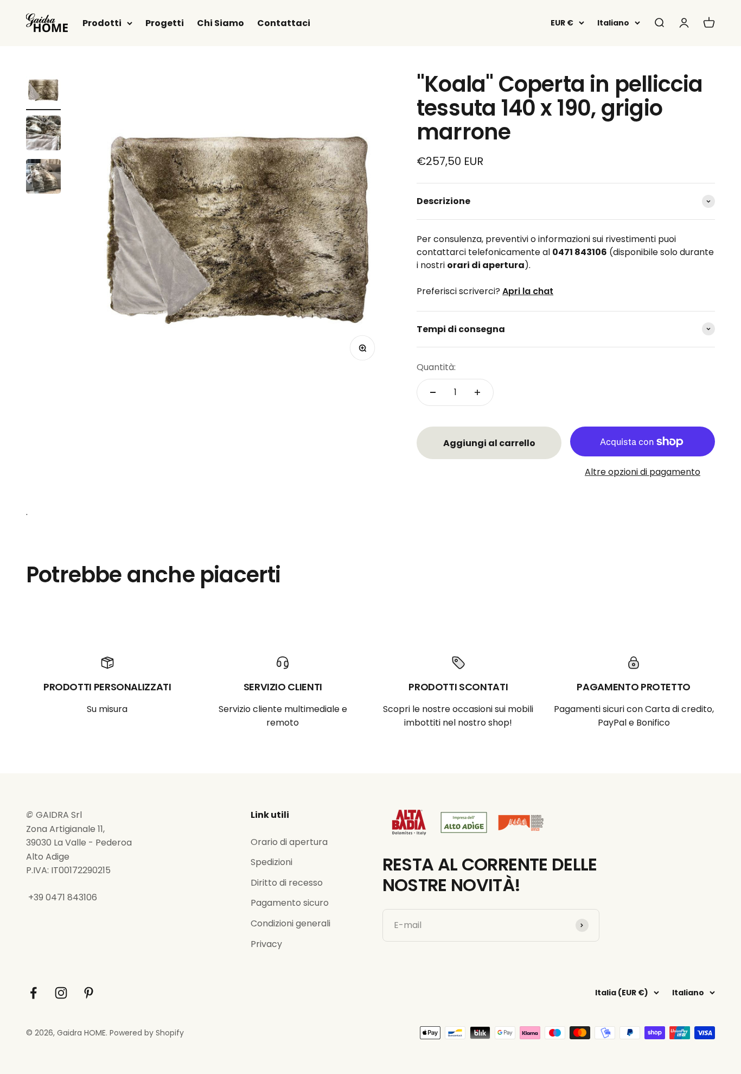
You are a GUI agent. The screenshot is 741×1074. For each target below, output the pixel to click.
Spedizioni (271, 862)
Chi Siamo (220, 23)
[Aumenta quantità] (477, 392)
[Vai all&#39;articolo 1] (43, 91)
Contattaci (283, 23)
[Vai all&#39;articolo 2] (43, 135)
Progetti (164, 23)
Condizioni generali (290, 923)
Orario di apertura (289, 842)
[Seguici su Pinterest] (88, 993)
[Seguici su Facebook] (33, 993)
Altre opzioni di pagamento (642, 472)
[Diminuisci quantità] (433, 392)
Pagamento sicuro (290, 903)
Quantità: (436, 367)
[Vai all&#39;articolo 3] (43, 178)
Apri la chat (527, 291)
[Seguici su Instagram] (61, 993)
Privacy (266, 944)
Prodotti (102, 23)
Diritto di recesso (287, 882)
